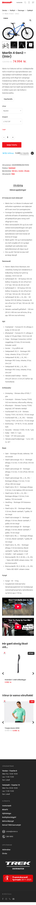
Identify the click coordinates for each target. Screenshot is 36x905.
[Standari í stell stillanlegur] (18, 663)
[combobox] (12, 111)
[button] (33, 2)
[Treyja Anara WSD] (18, 711)
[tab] (18, 185)
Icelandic (19, 2)
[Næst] (30, 45)
